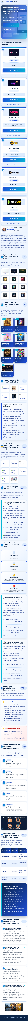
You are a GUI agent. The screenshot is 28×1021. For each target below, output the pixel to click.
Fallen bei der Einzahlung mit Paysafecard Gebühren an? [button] (12, 948)
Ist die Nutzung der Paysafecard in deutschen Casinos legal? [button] (13, 968)
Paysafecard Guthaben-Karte (10, 436)
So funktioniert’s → (9, 29)
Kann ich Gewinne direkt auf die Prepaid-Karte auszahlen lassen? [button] (13, 929)
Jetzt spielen (14, 70)
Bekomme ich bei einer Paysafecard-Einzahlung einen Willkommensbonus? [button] (14, 986)
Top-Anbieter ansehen (10, 25)
